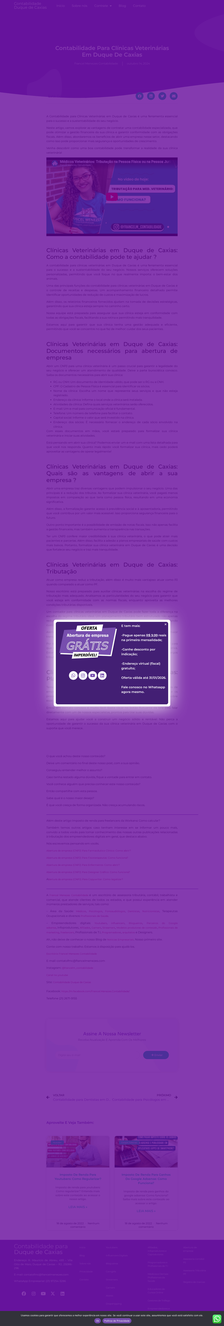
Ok (97, 1320)
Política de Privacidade (117, 1320)
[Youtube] (92, 675)
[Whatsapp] (73, 675)
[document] (112, 663)
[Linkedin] (102, 675)
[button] (165, 624)
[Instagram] (83, 675)
